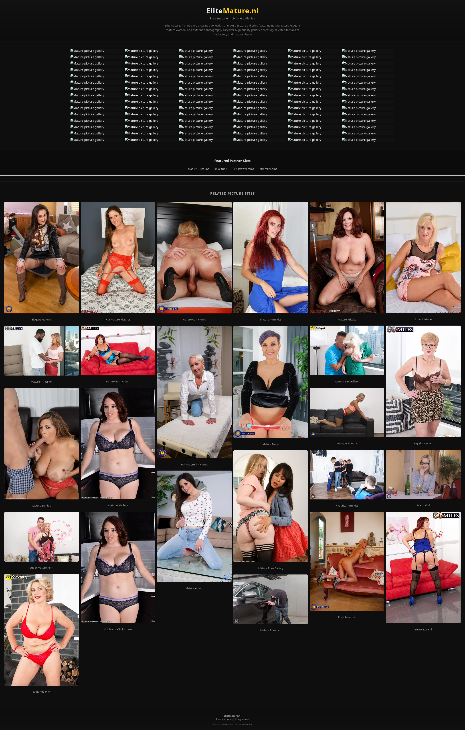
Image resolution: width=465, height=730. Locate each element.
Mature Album (194, 588)
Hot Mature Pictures (118, 319)
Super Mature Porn (41, 567)
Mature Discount (198, 169)
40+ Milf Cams (268, 169)
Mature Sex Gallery (347, 381)
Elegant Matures (42, 319)
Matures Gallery (118, 505)
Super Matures (423, 319)
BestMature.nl (423, 629)
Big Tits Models (423, 443)
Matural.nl (423, 505)
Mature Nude (270, 444)
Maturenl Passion (41, 381)
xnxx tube (221, 169)
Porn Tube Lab (347, 617)
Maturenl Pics (41, 691)
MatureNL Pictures (194, 319)
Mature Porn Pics (270, 319)
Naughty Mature (347, 443)
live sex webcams (244, 169)
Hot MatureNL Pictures (118, 629)
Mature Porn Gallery (270, 568)
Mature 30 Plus (41, 505)
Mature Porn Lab (270, 630)
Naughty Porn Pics (346, 505)
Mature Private (347, 319)
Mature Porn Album (118, 381)
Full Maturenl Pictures (194, 464)
